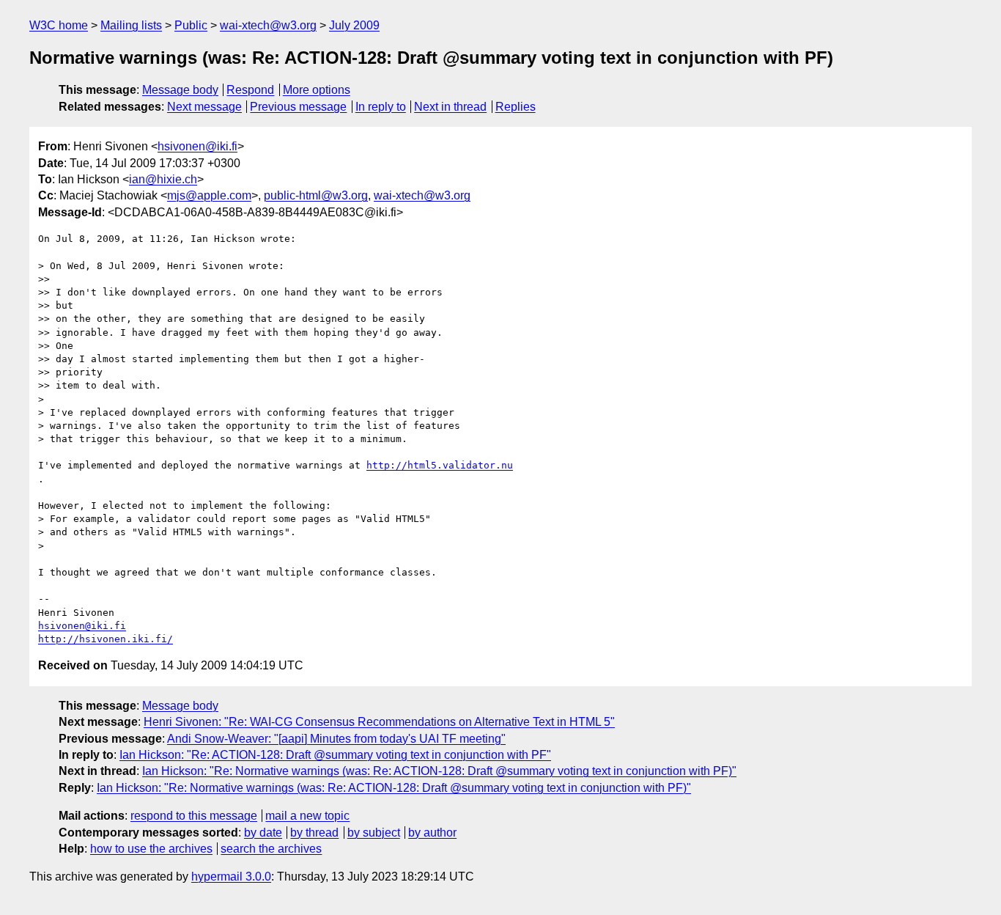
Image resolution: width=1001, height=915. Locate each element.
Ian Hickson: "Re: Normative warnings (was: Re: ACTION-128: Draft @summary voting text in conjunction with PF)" (439, 771)
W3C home (58, 25)
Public (190, 25)
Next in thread (450, 106)
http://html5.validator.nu (439, 465)
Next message (204, 106)
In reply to (380, 106)
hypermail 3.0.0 (231, 876)
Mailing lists (131, 25)
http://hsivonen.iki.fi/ (105, 638)
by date (263, 832)
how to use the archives (151, 848)
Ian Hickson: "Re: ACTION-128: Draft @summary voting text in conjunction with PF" (335, 755)
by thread (314, 832)
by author (432, 832)
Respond (250, 90)
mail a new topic (307, 815)
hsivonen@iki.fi (197, 146)
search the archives (271, 848)
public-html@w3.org (316, 195)
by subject (373, 832)
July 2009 (354, 25)
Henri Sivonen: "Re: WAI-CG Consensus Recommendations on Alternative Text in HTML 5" (379, 722)
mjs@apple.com (209, 195)
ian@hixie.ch (163, 179)
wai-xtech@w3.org (268, 25)
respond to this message (193, 815)
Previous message (298, 106)
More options (316, 90)
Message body (180, 90)
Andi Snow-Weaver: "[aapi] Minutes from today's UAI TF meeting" (336, 738)
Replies (515, 106)
